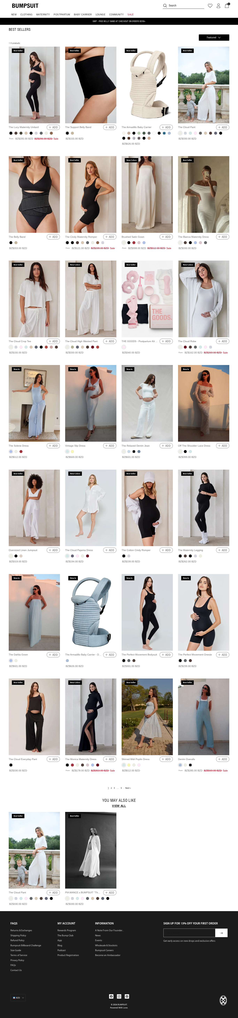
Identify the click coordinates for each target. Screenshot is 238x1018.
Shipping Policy (18, 935)
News (98, 935)
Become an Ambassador (107, 955)
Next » (128, 788)
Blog (59, 945)
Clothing (26, 14)
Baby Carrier (83, 14)
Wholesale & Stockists (106, 945)
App (59, 940)
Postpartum (62, 14)
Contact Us (16, 970)
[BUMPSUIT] (25, 5)
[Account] (218, 5)
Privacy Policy (17, 960)
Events (98, 940)
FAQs (13, 965)
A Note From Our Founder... (109, 930)
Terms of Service (18, 955)
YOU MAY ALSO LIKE (119, 800)
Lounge (100, 14)
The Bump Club (65, 935)
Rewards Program (66, 930)
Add (55, 127)
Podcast (61, 950)
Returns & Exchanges (21, 930)
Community (116, 14)
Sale (131, 14)
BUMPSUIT (122, 1004)
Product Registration (68, 955)
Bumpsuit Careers (104, 950)
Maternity (43, 14)
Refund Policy (17, 940)
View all (119, 806)
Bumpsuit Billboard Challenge (25, 945)
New (14, 14)
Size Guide (15, 950)
